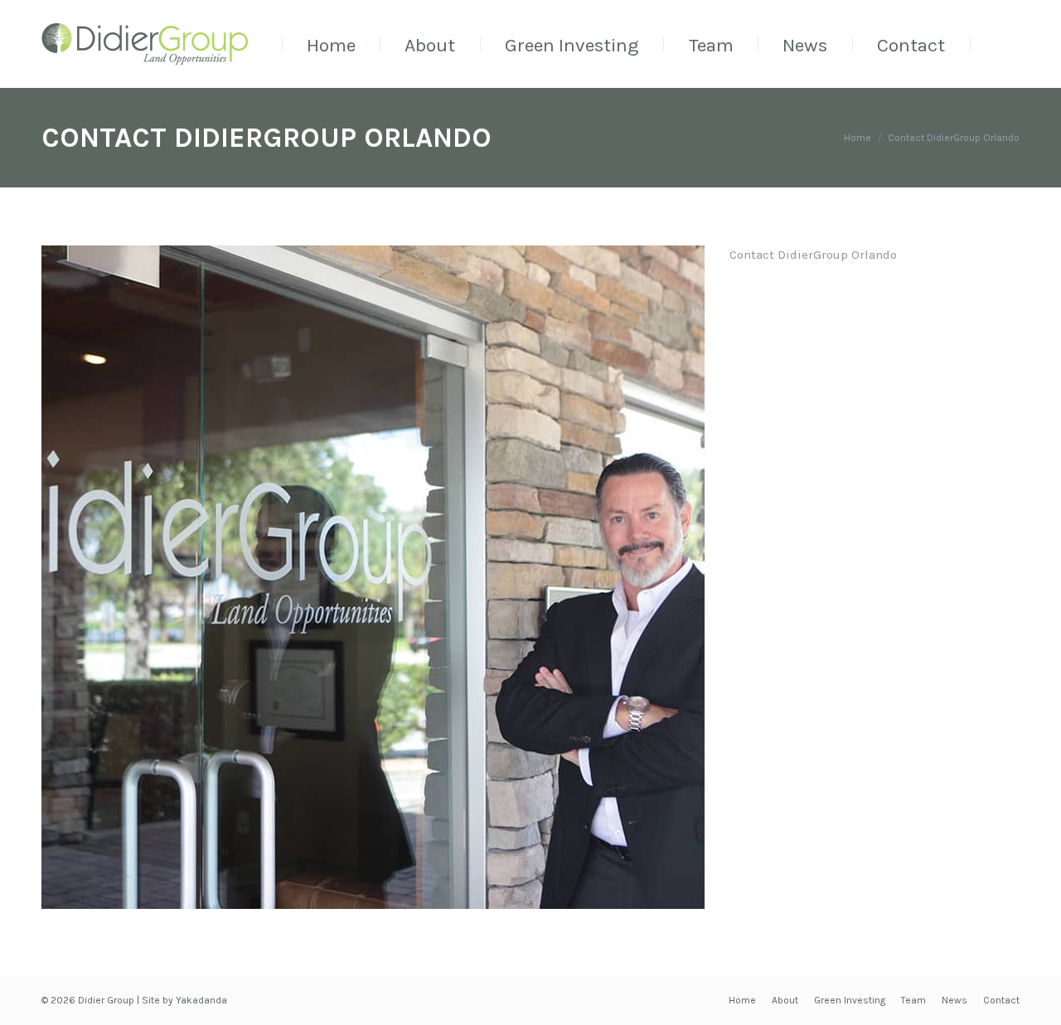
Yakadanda (201, 1000)
